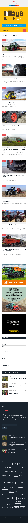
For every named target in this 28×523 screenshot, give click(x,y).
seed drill (18, 505)
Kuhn (4, 487)
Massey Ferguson (6, 494)
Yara (4, 510)
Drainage (4, 346)
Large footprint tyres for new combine (12, 102)
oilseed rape (21, 498)
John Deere (19, 483)
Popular (4, 372)
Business (4, 344)
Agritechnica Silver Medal (7, 463)
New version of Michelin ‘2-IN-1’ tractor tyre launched (13, 176)
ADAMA (12, 461)
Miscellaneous (5, 351)
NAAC (3, 498)
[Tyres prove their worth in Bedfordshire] (14, 45)
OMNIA (3, 501)
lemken (5, 491)
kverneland (12, 487)
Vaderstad (22, 507)
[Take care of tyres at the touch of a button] (14, 70)
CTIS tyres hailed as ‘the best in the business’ (13, 125)
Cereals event (8, 471)
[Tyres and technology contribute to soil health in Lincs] (14, 140)
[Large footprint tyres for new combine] (14, 93)
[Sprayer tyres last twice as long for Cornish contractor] (14, 216)
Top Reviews (15, 372)
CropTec (10, 475)
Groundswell (5, 479)
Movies (3, 353)
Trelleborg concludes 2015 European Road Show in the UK (16, 392)
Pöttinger (4, 504)
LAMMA (20, 487)
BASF (14, 467)
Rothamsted (10, 505)
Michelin (12, 494)
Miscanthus (19, 495)
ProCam (24, 501)
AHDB (15, 463)
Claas (16, 472)
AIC (19, 463)
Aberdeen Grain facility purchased (13, 3)
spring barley (5, 507)
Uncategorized (5, 367)
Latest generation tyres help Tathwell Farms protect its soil (13, 200)
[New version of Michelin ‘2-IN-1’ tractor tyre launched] (14, 166)
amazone (6, 467)
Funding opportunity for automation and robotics (17, 379)
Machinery (4, 349)
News (4, 39)
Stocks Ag (11, 507)
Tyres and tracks (5, 365)
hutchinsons (8, 482)
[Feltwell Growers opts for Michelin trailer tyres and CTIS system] (14, 240)
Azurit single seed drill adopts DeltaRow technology (17, 386)
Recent (9, 372)
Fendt (20, 475)
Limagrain (11, 491)
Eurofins (15, 475)
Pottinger (18, 502)
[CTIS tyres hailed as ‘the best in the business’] (14, 117)
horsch (13, 479)
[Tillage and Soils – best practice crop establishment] (14, 15)
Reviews (3, 358)
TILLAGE (3, 363)
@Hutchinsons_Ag (5, 461)
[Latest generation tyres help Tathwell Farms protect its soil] (14, 191)
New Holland (10, 498)
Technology (4, 360)
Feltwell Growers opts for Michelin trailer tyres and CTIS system (14, 250)
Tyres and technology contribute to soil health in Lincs (14, 150)
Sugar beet (17, 507)
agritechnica (17, 461)
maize (16, 491)
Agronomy (4, 342)
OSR (12, 501)
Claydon (22, 472)
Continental (4, 475)
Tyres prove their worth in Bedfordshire (12, 54)
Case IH (20, 467)
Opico (8, 501)
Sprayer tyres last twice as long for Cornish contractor (13, 225)
